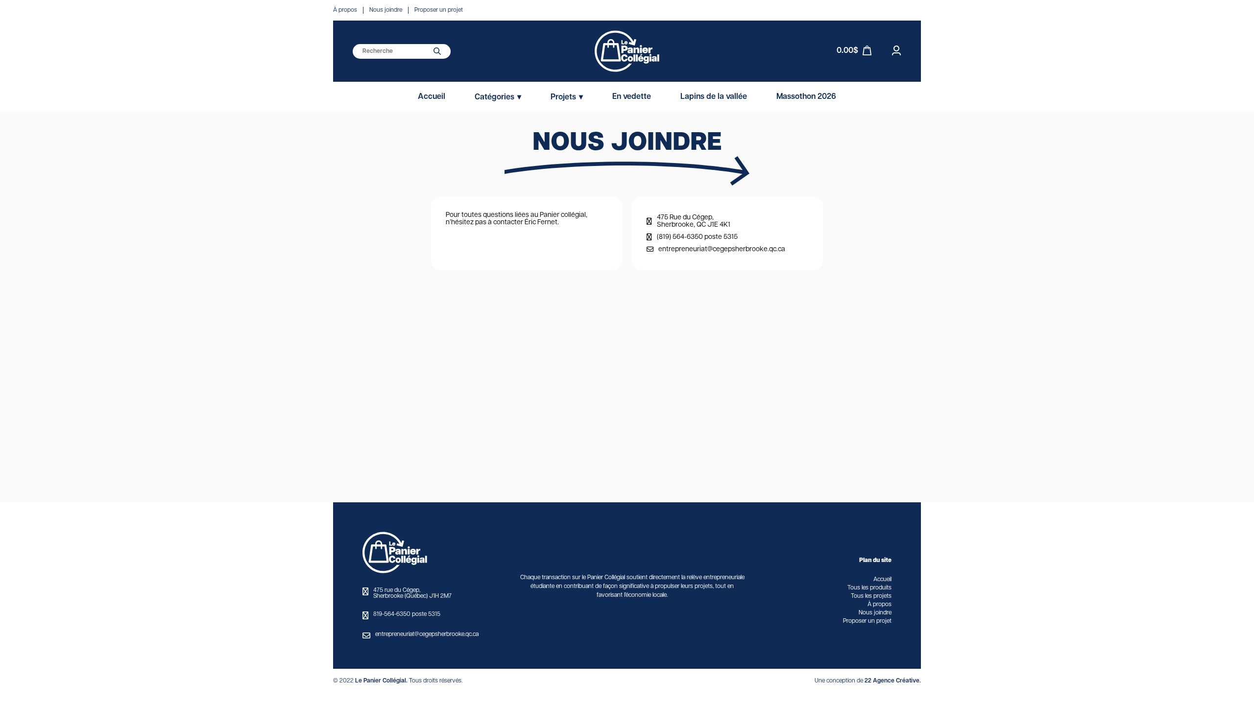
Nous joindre (385, 10)
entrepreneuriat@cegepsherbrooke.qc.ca (721, 249)
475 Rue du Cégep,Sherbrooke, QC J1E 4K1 (693, 221)
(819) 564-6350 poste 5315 (697, 237)
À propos (345, 10)
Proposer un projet (438, 10)
